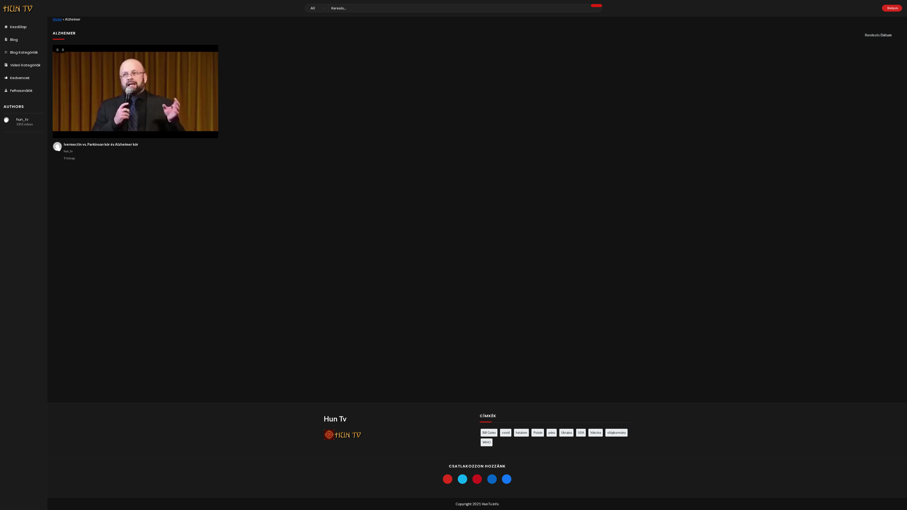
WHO (487, 442)
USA (581, 432)
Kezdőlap (18, 26)
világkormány (616, 432)
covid (506, 432)
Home (57, 19)
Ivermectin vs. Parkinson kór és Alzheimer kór (101, 144)
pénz (551, 432)
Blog (14, 39)
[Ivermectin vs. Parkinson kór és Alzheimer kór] (135, 91)
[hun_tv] (6, 120)
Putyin (537, 432)
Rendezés (878, 35)
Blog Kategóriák (24, 52)
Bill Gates (489, 432)
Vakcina (595, 432)
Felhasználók (21, 90)
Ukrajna (566, 432)
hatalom (521, 432)
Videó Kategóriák (25, 65)
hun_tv (22, 119)
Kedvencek (20, 77)
